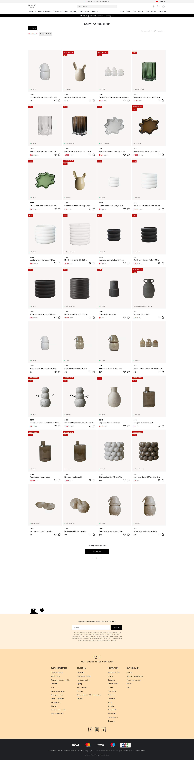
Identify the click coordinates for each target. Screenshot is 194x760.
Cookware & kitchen (61, 11)
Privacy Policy (55, 702)
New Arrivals (112, 691)
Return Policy (55, 676)
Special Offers (151, 11)
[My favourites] (158, 6)
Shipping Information (58, 691)
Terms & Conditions (57, 698)
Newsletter (54, 684)
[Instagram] (97, 729)
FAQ (52, 687)
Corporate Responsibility (135, 676)
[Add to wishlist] (55, 100)
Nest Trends (112, 710)
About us (129, 672)
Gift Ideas (111, 706)
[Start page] (32, 6)
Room (128, 11)
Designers (111, 680)
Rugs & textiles (84, 11)
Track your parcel (57, 695)
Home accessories (44, 11)
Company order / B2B (58, 710)
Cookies (53, 706)
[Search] (79, 6)
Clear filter (31, 34)
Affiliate (129, 684)
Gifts (134, 11)
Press (128, 687)
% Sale (110, 687)
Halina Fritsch (44, 34)
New (122, 11)
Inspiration (162, 11)
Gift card (80, 698)
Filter (34, 28)
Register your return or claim (60, 680)
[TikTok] (103, 729)
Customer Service (57, 672)
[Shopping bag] (163, 6)
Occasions (111, 698)
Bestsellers (111, 695)
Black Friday (112, 713)
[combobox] (161, 1)
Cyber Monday (113, 717)
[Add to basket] (59, 100)
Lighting (73, 11)
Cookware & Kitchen (84, 676)
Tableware (32, 11)
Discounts (111, 721)
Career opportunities (133, 680)
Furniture (95, 11)
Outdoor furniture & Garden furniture (89, 695)
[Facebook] (90, 729)
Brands (140, 11)
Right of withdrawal (57, 713)
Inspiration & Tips (114, 672)
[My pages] (153, 6)
